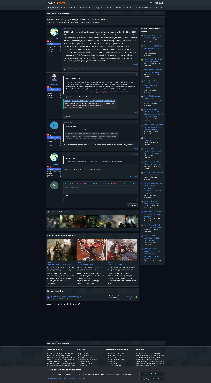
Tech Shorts (117, 8)
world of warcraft (74, 22)
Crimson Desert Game (116, 264)
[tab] (88, 229)
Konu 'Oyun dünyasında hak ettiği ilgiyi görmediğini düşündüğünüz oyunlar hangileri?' (153, 188)
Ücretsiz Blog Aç (85, 355)
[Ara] (151, 3)
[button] (86, 8)
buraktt (132, 299)
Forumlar (54, 8)
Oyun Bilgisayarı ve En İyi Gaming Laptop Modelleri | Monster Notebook (91, 101)
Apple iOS (113, 361)
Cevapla (134, 65)
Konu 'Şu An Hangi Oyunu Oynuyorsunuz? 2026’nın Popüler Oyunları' (153, 127)
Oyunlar (144, 8)
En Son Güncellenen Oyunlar (61, 235)
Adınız (65, 196)
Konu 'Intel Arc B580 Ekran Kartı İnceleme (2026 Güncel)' (154, 48)
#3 (137, 122)
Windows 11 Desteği (116, 355)
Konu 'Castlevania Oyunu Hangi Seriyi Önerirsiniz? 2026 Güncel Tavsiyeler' (153, 151)
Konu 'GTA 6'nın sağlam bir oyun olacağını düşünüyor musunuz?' (153, 98)
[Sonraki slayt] (135, 221)
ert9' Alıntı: (69, 158)
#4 (137, 154)
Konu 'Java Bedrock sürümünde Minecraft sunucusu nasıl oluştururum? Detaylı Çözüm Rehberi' (152, 254)
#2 (137, 74)
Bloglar (158, 8)
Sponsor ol (83, 365)
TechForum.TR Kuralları (87, 363)
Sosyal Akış (67, 8)
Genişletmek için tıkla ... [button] (100, 92)
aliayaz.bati (52, 22)
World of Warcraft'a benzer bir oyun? (66, 296)
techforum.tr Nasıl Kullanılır (88, 359)
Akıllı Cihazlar (114, 363)
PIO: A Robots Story (85, 264)
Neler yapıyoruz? (85, 353)
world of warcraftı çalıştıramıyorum (90, 22)
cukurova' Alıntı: (71, 127)
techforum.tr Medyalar (59, 212)
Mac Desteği (113, 357)
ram (130, 32)
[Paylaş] (134, 29)
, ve (76, 69)
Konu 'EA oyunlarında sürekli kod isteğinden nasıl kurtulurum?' (152, 238)
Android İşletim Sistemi (117, 359)
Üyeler (131, 8)
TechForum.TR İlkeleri (86, 357)
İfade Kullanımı (84, 361)
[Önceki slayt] (49, 221)
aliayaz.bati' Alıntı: (72, 79)
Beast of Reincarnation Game (59, 264)
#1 (137, 29)
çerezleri (82, 374)
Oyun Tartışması (68, 299)
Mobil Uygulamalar (115, 365)
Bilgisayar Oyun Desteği (117, 353)
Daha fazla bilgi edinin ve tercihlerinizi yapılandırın (66, 378)
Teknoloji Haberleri (99, 8)
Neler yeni (80, 8)
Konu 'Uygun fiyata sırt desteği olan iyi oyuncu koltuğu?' (152, 214)
